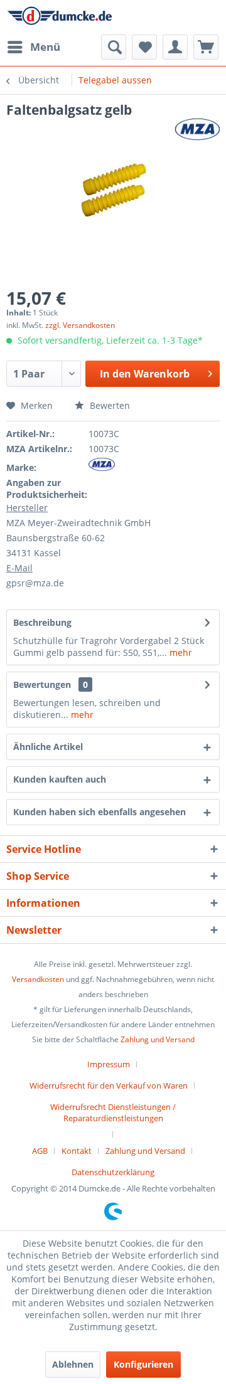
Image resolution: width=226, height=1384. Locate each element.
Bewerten (108, 405)
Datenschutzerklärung (113, 1172)
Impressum (108, 1064)
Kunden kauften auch (59, 779)
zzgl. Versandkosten (80, 325)
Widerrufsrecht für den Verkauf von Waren (109, 1085)
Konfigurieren (143, 1364)
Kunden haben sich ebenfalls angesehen (99, 812)
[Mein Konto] (175, 47)
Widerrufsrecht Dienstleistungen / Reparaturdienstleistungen (113, 1112)
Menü (45, 47)
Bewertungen (42, 684)
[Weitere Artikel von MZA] (197, 129)
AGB (40, 1150)
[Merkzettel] (144, 47)
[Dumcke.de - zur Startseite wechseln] (59, 17)
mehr (179, 652)
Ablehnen (73, 1364)
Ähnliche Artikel (48, 747)
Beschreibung (42, 622)
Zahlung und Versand (158, 1039)
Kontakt (77, 1150)
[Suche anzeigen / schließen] (113, 47)
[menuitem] (33, 47)
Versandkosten (38, 979)
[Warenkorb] (205, 47)
